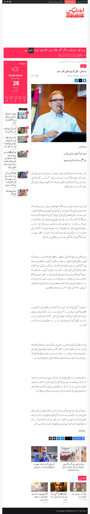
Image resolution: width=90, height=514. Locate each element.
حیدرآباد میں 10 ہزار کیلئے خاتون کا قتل (11, 192)
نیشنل (60, 50)
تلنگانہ (79, 50)
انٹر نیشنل (65, 50)
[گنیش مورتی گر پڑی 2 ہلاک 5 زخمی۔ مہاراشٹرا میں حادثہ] (22, 130)
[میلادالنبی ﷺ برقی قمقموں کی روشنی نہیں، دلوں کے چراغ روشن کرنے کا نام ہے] (58, 487)
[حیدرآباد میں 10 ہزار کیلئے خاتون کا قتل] (22, 192)
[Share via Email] (54, 438)
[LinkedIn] (76, 80)
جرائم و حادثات (72, 50)
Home (83, 61)
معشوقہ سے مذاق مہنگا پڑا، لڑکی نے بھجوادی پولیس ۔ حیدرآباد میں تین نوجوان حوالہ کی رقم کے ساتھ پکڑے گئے (10, 142)
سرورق (84, 50)
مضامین (31, 50)
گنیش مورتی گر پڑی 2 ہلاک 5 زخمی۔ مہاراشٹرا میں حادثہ (10, 130)
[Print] (50, 438)
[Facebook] (84, 80)
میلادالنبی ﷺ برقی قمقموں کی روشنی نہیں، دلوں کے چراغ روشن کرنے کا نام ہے (59, 497)
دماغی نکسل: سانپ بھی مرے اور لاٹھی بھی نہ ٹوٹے (54, 1)
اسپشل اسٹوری (44, 50)
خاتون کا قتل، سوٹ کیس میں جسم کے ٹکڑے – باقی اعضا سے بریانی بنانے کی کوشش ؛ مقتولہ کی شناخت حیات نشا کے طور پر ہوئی (10, 179)
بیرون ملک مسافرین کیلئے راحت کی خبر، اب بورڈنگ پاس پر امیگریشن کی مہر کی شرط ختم (10, 118)
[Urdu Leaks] (75, 12)
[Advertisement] (45, 34)
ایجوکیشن (55, 50)
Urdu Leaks (82, 511)
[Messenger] (58, 438)
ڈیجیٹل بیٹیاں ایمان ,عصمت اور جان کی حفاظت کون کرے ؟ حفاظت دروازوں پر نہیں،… (40, 497)
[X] (80, 80)
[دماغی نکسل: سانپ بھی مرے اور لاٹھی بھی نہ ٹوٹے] (78, 487)
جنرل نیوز (36, 50)
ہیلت (50, 50)
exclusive (81, 430)
